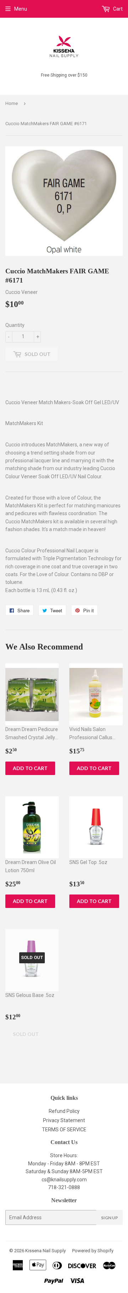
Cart (117, 9)
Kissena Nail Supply (45, 1250)
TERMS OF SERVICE (64, 1129)
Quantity (15, 325)
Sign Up (109, 1217)
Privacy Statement (64, 1120)
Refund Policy (64, 1111)
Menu (20, 9)
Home (11, 103)
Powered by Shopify (92, 1250)
